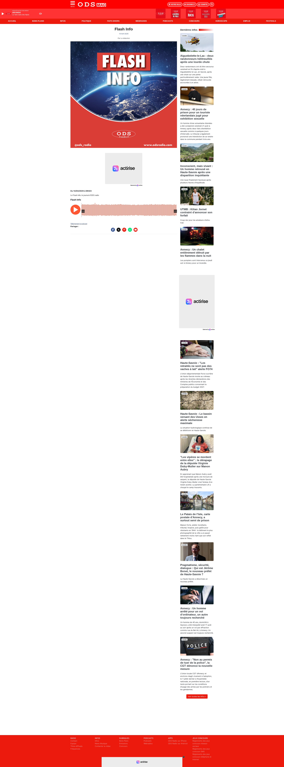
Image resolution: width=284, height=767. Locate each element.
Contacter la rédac (103, 746)
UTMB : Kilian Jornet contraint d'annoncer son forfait (196, 212)
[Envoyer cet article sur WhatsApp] (129, 231)
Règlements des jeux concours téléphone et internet (201, 757)
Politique (86, 21)
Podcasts (168, 21)
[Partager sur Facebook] (112, 231)
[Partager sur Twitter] (118, 231)
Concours (194, 21)
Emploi (246, 21)
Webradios (141, 21)
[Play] (3, 13)
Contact (73, 741)
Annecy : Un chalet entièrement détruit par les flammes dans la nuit (195, 252)
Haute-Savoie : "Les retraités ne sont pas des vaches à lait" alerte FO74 (196, 366)
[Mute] (40, 13)
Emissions (123, 743)
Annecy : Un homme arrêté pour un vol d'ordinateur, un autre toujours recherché (194, 613)
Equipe (73, 743)
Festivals (271, 21)
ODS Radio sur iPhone (177, 741)
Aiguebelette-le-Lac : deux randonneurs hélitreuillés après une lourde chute (196, 58)
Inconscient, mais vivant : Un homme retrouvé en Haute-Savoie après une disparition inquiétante (196, 170)
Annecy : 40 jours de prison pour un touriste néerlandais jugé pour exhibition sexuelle (195, 114)
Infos (63, 21)
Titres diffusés (76, 746)
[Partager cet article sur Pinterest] (123, 231)
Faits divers (113, 21)
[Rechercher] (211, 4)
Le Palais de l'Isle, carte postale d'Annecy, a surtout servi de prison (195, 517)
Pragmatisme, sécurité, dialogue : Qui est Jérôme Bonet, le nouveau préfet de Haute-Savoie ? (196, 569)
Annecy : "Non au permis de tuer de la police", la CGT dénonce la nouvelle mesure (196, 664)
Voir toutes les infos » (197, 696)
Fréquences (75, 749)
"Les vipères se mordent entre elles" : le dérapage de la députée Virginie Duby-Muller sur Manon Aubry (196, 463)
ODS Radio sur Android (177, 743)
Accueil (12, 21)
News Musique (101, 743)
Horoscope (221, 21)
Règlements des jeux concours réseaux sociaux (201, 743)
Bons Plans (38, 21)
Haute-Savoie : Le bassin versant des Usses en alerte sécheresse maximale (196, 418)
